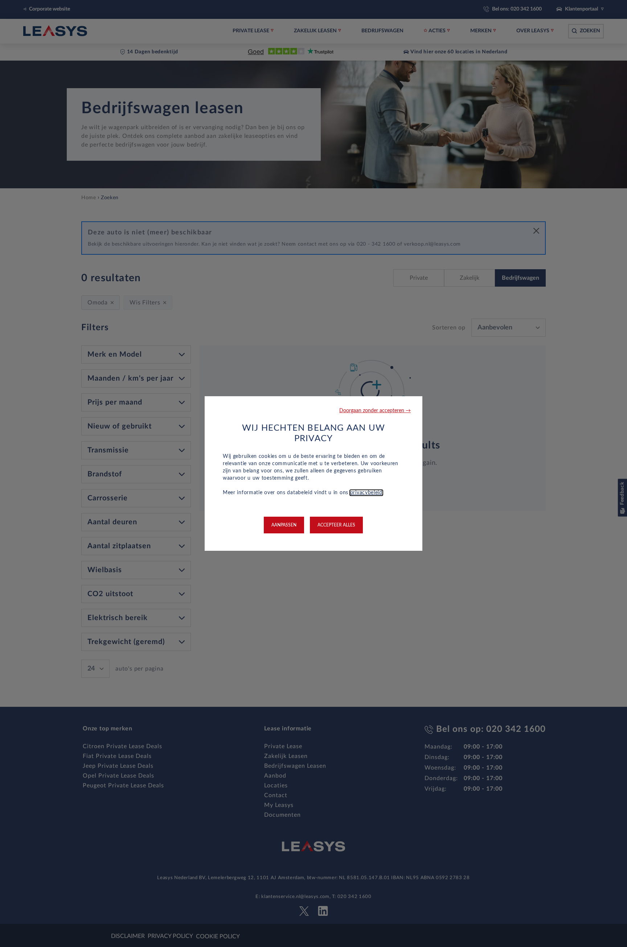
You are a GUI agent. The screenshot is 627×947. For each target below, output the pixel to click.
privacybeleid (366, 492)
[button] (375, 411)
